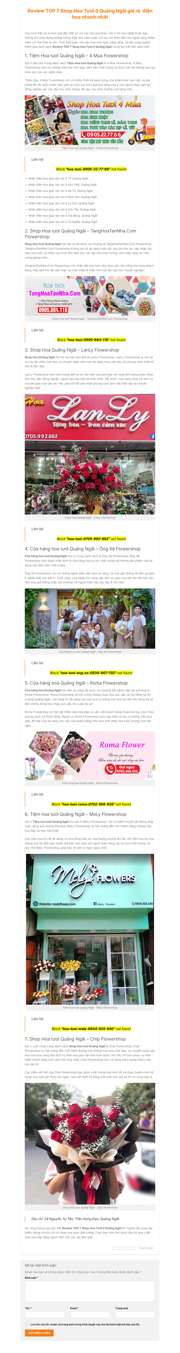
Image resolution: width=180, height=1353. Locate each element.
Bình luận (31, 1277)
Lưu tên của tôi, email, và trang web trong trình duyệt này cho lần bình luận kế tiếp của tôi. (85, 1324)
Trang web (121, 1308)
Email (74, 1308)
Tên (28, 1308)
